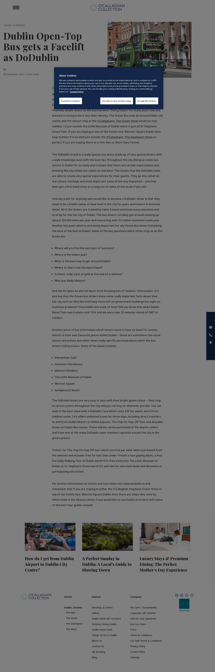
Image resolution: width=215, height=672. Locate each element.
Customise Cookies (70, 101)
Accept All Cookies (146, 101)
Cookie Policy (77, 91)
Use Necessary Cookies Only (116, 101)
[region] (108, 88)
